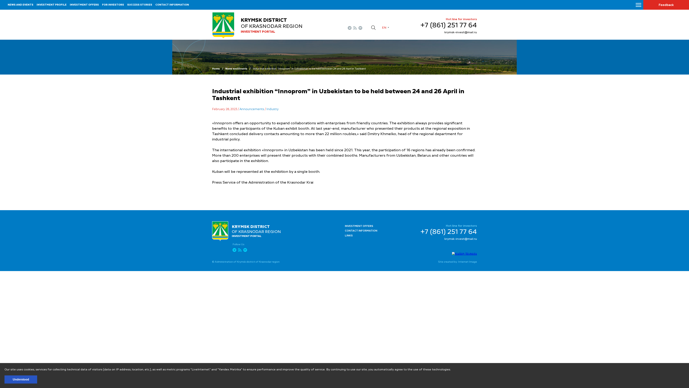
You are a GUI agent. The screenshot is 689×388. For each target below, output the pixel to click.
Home (216, 69)
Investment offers (84, 5)
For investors (113, 5)
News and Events (236, 69)
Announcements (252, 109)
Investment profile (52, 5)
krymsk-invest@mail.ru (460, 32)
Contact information (172, 5)
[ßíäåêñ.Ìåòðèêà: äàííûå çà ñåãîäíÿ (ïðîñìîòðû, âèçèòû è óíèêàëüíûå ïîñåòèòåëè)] (464, 254)
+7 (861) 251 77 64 (448, 25)
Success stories (139, 5)
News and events (20, 5)
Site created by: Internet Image (457, 262)
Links (349, 235)
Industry (272, 109)
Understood (21, 379)
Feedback (666, 5)
